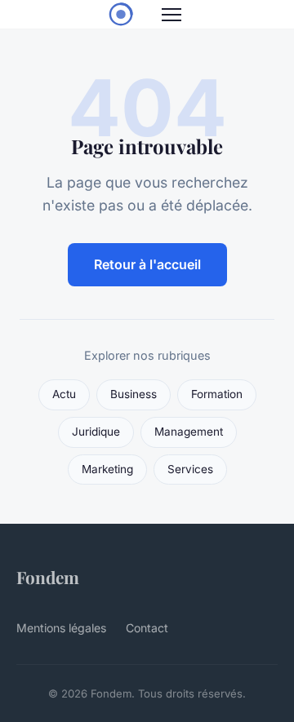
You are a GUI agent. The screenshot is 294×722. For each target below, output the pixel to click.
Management (188, 431)
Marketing (107, 469)
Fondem (47, 576)
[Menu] (171, 15)
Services (190, 469)
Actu (64, 394)
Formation (217, 394)
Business (133, 394)
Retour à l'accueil (147, 264)
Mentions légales (61, 628)
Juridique (96, 431)
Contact (147, 628)
